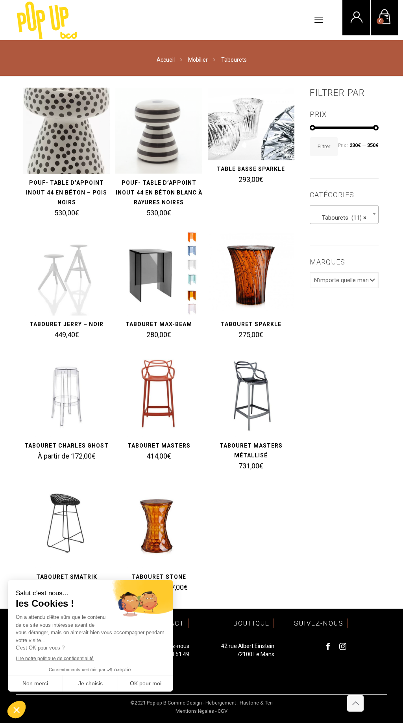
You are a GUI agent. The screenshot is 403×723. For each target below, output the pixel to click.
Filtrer (324, 146)
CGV (222, 711)
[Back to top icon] (355, 703)
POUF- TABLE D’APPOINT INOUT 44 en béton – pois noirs (66, 193)
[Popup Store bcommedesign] (47, 20)
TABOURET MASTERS (159, 445)
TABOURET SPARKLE (251, 324)
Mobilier (198, 60)
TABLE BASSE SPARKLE (251, 169)
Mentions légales (195, 711)
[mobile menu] (318, 20)
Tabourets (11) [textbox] (341, 217)
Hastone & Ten (256, 703)
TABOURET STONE (159, 577)
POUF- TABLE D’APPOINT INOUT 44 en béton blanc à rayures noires (159, 193)
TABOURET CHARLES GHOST (66, 445)
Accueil (166, 60)
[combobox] (344, 214)
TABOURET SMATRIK (66, 577)
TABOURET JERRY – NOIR (67, 324)
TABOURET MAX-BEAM (159, 324)
